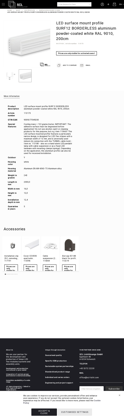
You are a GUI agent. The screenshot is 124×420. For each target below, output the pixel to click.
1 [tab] (5, 274)
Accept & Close (44, 412)
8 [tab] (15, 274)
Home (9, 10)
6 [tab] (12, 274)
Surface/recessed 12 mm (49, 10)
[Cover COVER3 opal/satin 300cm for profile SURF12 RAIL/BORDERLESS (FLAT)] (31, 246)
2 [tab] (6, 274)
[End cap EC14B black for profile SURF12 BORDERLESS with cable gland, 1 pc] (70, 246)
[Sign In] (102, 4)
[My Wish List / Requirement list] (108, 4)
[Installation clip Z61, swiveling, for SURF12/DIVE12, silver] (12, 246)
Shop (18, 10)
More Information (12, 96)
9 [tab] (16, 274)
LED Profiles (29, 10)
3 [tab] (8, 274)
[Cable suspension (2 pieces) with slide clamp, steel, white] (50, 246)
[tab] (12, 96)
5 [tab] (11, 274)
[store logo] (17, 4)
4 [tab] (9, 274)
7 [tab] (14, 274)
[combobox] (74, 4)
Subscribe (114, 389)
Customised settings (75, 412)
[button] (121, 4)
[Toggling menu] (3, 4)
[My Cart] (114, 4)
